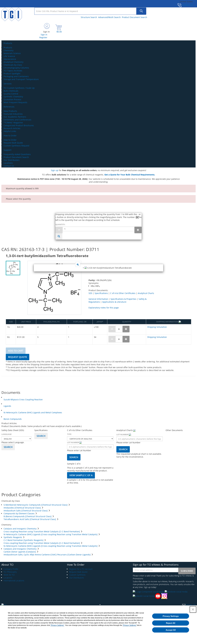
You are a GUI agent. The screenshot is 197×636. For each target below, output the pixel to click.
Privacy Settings (171, 616)
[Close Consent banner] (193, 609)
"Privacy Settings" (57, 625)
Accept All (171, 630)
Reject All (170, 623)
